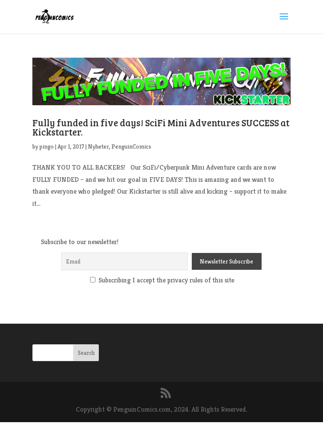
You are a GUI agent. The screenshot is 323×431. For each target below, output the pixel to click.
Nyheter (98, 146)
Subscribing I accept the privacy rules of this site (165, 280)
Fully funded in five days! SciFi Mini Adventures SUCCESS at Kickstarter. (160, 127)
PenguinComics (131, 146)
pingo (47, 146)
